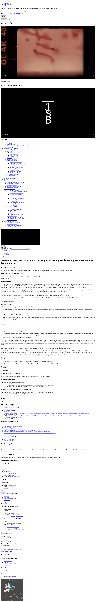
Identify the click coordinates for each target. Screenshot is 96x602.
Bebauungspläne (13, 201)
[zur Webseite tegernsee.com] (6, 493)
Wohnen (6, 181)
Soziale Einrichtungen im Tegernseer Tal (16, 172)
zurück (2, 490)
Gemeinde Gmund (8, 561)
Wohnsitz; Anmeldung (9, 439)
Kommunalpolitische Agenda (16, 214)
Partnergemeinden (11, 175)
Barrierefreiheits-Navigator (13, 176)
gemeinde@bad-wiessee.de (14, 476)
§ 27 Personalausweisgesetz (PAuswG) (13, 407)
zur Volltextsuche (8, 6)
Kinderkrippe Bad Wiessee (16, 162)
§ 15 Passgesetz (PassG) (9, 410)
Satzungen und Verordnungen (17, 199)
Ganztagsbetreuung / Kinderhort (17, 164)
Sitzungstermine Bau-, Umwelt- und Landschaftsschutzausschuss (22, 145)
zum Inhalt (6, 1)
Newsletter (9, 143)
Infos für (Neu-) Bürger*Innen (11, 148)
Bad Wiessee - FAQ (11, 151)
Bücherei (12, 195)
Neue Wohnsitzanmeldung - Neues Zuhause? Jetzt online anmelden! (20, 430)
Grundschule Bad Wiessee (16, 166)
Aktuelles (6, 141)
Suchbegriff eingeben (6, 248)
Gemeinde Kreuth (8, 562)
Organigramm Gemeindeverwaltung (18, 191)
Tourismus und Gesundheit (10, 178)
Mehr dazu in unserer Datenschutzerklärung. (12, 13)
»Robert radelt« (13, 212)
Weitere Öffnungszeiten (6, 551)
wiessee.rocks (10, 147)
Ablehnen (3, 16)
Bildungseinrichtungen (12, 160)
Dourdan (6, 571)
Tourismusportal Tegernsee (10, 576)
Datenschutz (6, 497)
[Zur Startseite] (20, 244)
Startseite (6, 253)
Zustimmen (3, 17)
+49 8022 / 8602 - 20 (11, 485)
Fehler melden (7, 500)
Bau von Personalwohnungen (14, 186)
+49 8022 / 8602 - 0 (10, 473)
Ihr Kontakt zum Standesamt (13, 226)
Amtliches (9, 197)
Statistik (11, 152)
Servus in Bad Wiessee (12, 150)
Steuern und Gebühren (15, 155)
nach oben (3, 492)
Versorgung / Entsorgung (12, 159)
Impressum (6, 496)
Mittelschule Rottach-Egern (16, 167)
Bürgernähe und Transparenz (16, 207)
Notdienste (9, 158)
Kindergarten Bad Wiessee (16, 163)
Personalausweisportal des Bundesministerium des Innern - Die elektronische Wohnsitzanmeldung (27, 431)
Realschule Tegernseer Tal (16, 168)
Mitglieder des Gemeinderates (17, 217)
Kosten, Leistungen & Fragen (14, 225)
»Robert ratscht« (13, 210)
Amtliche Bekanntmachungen (17, 202)
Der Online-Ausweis (8, 424)
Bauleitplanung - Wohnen (13, 183)
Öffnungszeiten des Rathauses (17, 194)
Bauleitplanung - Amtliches (19, 203)
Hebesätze (12, 156)
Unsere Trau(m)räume (12, 224)
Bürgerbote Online (11, 144)
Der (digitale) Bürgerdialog (16, 209)
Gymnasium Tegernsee (15, 170)
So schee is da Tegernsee (12, 187)
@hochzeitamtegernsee (9, 221)
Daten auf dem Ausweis (9, 427)
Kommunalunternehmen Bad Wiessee (15, 182)
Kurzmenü (6, 254)
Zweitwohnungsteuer (12, 185)
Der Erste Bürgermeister (12, 206)
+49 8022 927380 (13, 527)
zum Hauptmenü (7, 3)
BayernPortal (39, 276)
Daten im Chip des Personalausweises (13, 426)
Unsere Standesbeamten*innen (14, 222)
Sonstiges (15, 205)
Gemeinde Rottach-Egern (10, 563)
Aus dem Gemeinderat (12, 216)
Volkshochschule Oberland (16, 171)
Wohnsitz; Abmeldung (9, 440)
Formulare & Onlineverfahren (17, 198)
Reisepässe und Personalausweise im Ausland (14, 429)
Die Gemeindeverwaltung (13, 190)
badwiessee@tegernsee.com (17, 529)
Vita (11, 213)
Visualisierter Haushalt (12, 220)
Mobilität (6, 179)
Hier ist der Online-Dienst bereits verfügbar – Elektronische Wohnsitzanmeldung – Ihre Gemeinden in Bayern (30, 433)
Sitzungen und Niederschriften (17, 218)
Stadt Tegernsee (7, 565)
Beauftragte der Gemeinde (13, 174)
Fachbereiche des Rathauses (16, 193)
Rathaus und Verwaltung (9, 189)
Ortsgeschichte (13, 154)
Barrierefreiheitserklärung (10, 498)
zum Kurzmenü (7, 4)
